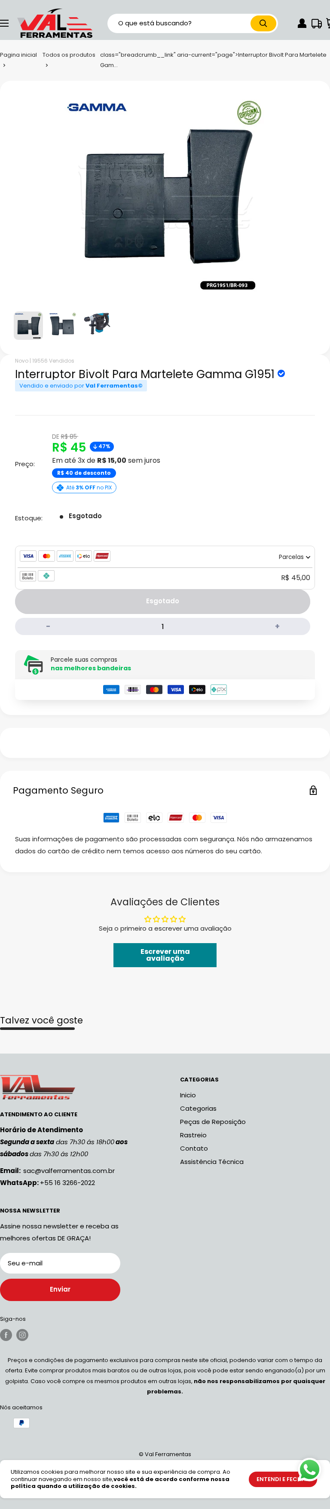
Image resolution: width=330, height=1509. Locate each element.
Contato (194, 1148)
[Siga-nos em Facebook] (6, 1335)
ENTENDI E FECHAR (283, 1479)
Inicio (188, 1095)
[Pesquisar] (263, 23)
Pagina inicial (18, 55)
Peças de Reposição (213, 1121)
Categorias (198, 1108)
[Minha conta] (302, 23)
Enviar (60, 1289)
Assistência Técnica (212, 1161)
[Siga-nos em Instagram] (22, 1335)
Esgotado (162, 600)
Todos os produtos (69, 55)
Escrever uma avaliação (165, 955)
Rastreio (193, 1134)
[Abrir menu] (4, 23)
